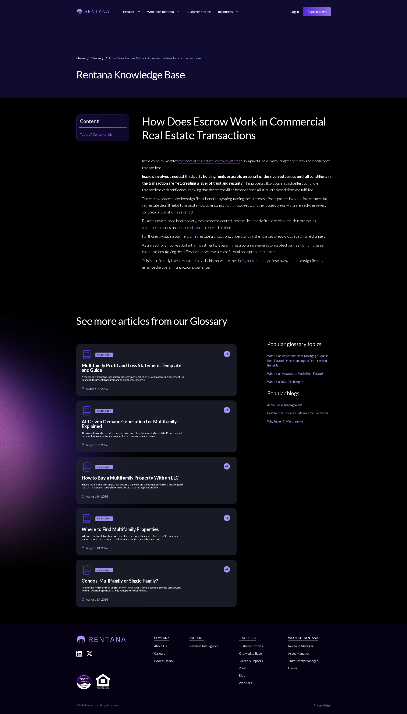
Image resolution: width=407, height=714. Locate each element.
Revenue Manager (301, 646)
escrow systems (227, 161)
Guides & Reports (251, 661)
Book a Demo (163, 661)
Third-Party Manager (303, 661)
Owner (292, 668)
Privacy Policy (322, 705)
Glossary (97, 58)
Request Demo (317, 12)
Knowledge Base (250, 653)
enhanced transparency (196, 227)
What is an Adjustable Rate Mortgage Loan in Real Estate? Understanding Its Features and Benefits (297, 360)
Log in (294, 12)
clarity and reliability (252, 260)
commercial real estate (196, 161)
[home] (92, 11)
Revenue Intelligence (203, 646)
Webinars (245, 683)
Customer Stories (199, 12)
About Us (160, 646)
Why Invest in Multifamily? (285, 421)
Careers (159, 653)
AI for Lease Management (284, 405)
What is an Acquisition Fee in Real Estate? (295, 373)
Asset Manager (298, 653)
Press (243, 668)
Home (80, 58)
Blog (242, 675)
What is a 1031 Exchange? (285, 381)
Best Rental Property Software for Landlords (297, 413)
